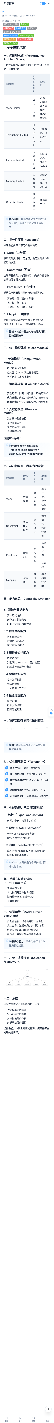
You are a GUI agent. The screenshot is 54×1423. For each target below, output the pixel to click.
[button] (49, 3)
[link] (3, 12)
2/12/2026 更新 (28, 16)
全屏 (46, 728)
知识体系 (9, 3)
